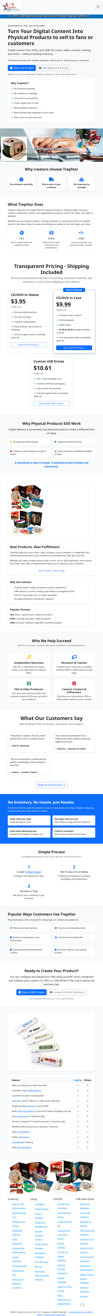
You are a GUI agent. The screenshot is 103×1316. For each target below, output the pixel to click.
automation (23, 1137)
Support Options (42, 1209)
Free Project (34, 872)
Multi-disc (16, 1100)
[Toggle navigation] (97, 6)
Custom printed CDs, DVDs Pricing (63, 1234)
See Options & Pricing (55, 68)
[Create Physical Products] (47, 158)
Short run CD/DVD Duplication (62, 1269)
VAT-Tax (38, 1266)
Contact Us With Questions (69, 992)
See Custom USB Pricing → (51, 403)
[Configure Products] (51, 158)
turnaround (22, 1116)
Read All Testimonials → (51, 785)
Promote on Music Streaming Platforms (42, 1275)
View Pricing (58, 570)
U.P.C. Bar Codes (41, 1262)
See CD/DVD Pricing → (29, 344)
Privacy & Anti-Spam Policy (55, 1314)
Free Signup (40, 1204)
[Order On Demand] (56, 158)
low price (31, 1106)
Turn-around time (19, 1266)
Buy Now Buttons (27, 1111)
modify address (33, 1090)
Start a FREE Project (33, 992)
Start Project (45, 570)
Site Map (83, 1296)
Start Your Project (23, 68)
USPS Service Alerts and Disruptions (17, 1283)
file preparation (24, 1147)
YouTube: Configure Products (39, 1235)
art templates (23, 1131)
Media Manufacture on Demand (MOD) (64, 1299)
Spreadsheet (18, 1142)
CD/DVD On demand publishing (62, 1256)
